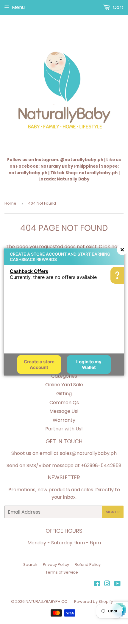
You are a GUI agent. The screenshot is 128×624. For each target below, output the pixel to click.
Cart (118, 7)
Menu (18, 7)
